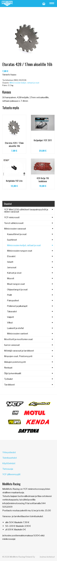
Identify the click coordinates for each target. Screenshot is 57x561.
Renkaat (8, 367)
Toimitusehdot (9, 457)
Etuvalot (11, 256)
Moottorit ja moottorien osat (18, 339)
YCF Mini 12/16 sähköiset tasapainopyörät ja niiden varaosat (26, 210)
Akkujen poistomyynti (15, 362)
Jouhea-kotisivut (47, 557)
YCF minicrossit (12, 217)
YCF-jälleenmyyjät (11, 474)
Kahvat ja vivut (14, 272)
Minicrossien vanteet (17, 333)
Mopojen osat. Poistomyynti (18, 356)
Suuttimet (12, 239)
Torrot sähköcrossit (14, 223)
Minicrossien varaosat (15, 228)
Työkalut (8, 379)
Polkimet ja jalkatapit (17, 306)
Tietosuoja (7, 469)
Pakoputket (13, 300)
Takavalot (12, 311)
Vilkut (10, 322)
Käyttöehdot (8, 463)
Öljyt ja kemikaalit (12, 373)
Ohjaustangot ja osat (17, 289)
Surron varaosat (12, 345)
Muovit (10, 278)
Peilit (9, 295)
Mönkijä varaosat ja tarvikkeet (19, 350)
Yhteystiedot (9, 452)
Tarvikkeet (9, 384)
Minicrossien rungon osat (19, 250)
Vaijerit (10, 317)
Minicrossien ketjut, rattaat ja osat (24, 83)
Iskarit (10, 261)
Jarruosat (11, 267)
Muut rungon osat (16, 284)
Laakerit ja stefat (15, 328)
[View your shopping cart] (44, 3)
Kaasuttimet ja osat (17, 234)
